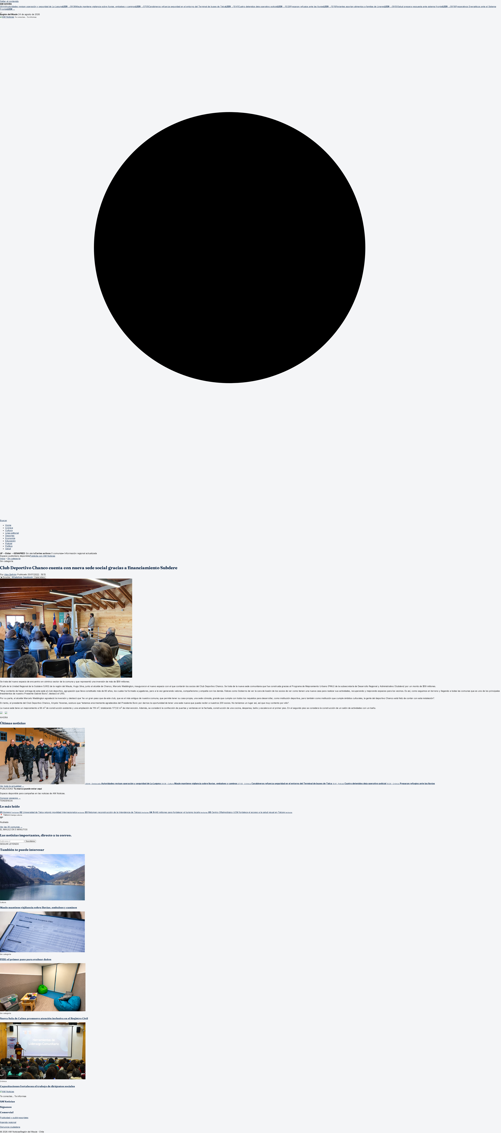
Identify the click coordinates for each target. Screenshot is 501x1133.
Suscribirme (30, 841)
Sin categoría (13, 558)
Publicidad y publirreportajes (14, 1117)
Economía (10, 538)
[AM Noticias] (7, 17)
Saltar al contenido (9, 1)
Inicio (2, 558)
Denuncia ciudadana (10, 1127)
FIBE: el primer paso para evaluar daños (25, 959)
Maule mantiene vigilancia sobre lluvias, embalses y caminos (38, 907)
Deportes (9, 535)
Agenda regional (8, 1122)
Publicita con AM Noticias (42, 556)
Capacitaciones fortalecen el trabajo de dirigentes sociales (37, 1086)
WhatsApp (17, 577)
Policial (8, 543)
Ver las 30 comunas (11, 827)
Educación (10, 541)
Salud (8, 548)
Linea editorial (12, 533)
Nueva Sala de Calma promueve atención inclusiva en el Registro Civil (44, 1018)
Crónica (9, 527)
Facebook (28, 577)
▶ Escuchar (5, 577)
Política (8, 546)
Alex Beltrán (10, 574)
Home (8, 525)
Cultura (9, 530)
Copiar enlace (39, 577)
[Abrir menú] (1, 12)
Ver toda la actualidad (12, 786)
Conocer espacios (10, 798)
